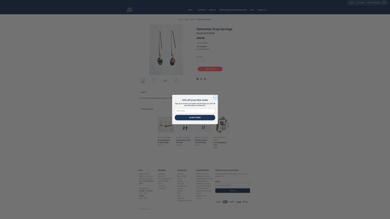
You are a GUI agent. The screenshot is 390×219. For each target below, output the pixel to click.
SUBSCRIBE (195, 117)
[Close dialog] (215, 97)
